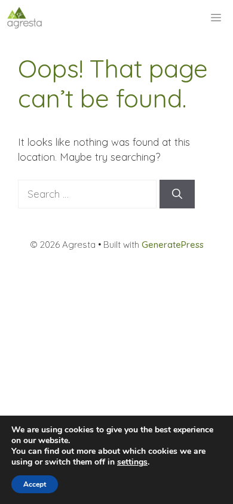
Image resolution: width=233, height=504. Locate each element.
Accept (34, 484)
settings (132, 462)
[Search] (177, 194)
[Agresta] (24, 18)
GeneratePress (173, 244)
